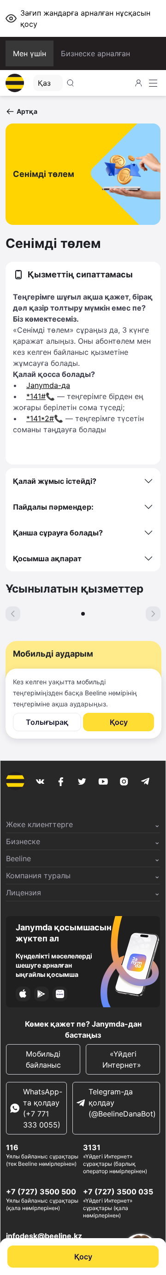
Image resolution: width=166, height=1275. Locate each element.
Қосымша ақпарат (47, 558)
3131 (92, 1147)
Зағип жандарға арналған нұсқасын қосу (85, 18)
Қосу (83, 1256)
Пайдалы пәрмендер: (53, 506)
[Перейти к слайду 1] (83, 614)
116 (12, 1147)
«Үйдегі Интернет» (122, 1059)
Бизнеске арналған (95, 53)
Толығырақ (47, 722)
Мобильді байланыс (43, 1059)
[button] (21, 111)
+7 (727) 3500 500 (41, 1191)
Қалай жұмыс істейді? (54, 481)
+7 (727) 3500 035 (118, 1191)
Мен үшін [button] (29, 53)
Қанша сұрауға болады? (58, 532)
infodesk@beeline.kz (44, 1235)
